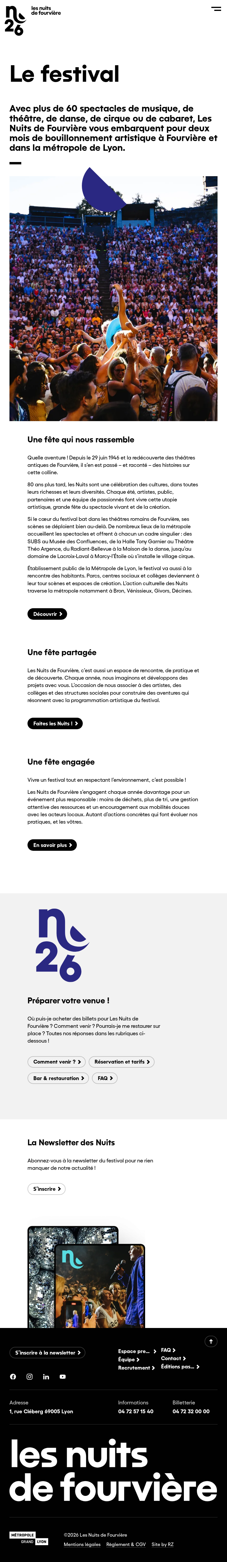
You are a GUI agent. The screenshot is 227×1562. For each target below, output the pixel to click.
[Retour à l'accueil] (46, 13)
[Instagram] (29, 1376)
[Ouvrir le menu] (216, 9)
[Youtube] (62, 1376)
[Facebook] (13, 1376)
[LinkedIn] (46, 1376)
